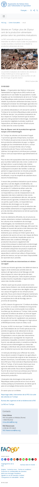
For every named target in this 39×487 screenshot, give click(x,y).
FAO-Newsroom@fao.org (11, 430)
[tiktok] (17, 459)
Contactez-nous (12, 469)
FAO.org (3, 22)
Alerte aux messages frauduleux (11, 473)
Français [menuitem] (24, 10)
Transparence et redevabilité (10, 477)
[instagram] (8, 459)
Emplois (3, 469)
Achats (22, 477)
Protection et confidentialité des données (13, 471)
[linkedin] (11, 459)
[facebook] (5, 459)
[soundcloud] (14, 459)
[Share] (33, 10)
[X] (32, 459)
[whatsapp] (29, 459)
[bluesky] (2, 459)
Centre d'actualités (14, 22)
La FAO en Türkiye (7, 404)
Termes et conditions (24, 469)
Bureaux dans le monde (27, 465)
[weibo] (26, 459)
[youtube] (35, 459)
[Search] (36, 10)
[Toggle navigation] (3, 16)
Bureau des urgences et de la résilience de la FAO (18, 401)
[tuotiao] (20, 459)
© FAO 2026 (4, 482)
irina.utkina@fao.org (10, 422)
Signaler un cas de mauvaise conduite (12, 475)
